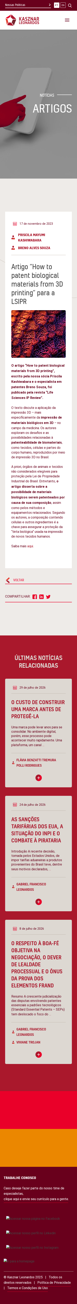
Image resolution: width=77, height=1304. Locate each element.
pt (56, 5)
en (63, 5)
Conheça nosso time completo (25, 1127)
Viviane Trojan (28, 1042)
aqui (30, 546)
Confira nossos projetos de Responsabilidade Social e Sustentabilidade (32, 1089)
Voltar (18, 580)
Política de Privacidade (54, 1283)
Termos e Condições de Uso (27, 1288)
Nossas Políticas (15, 5)
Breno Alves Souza (34, 247)
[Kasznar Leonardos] (22, 20)
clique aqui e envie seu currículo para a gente (36, 1199)
